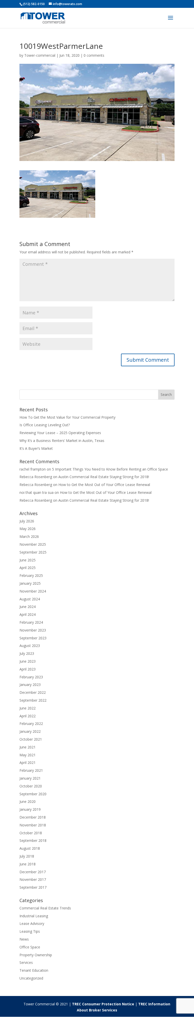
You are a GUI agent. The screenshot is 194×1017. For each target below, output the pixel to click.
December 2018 (32, 817)
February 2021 (31, 770)
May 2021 (27, 754)
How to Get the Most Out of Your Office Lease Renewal (104, 484)
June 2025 (27, 560)
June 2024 (27, 606)
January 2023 (30, 684)
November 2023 (32, 630)
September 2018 (32, 840)
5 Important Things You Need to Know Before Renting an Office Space (110, 469)
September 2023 (32, 638)
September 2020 (32, 793)
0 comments (94, 55)
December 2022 (32, 692)
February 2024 (31, 622)
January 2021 (30, 778)
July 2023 (26, 653)
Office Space (29, 947)
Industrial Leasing (33, 915)
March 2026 (29, 536)
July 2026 (26, 521)
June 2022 (27, 708)
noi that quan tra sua (36, 492)
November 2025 (32, 544)
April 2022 (27, 716)
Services (26, 962)
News (24, 939)
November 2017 (32, 879)
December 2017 (32, 871)
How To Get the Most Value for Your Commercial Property (67, 417)
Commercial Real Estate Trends (45, 908)
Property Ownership (35, 954)
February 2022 (31, 723)
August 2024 (29, 599)
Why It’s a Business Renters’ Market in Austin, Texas (61, 440)
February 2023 (31, 677)
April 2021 (27, 762)
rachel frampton (32, 469)
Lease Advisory (31, 923)
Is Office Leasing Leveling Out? (44, 424)
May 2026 (27, 528)
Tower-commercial (39, 55)
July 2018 (26, 856)
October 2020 (30, 786)
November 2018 (32, 825)
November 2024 (32, 591)
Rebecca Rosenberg (35, 476)
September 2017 (32, 887)
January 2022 (30, 731)
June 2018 (27, 864)
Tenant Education (33, 970)
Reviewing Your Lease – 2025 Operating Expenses (60, 432)
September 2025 (32, 552)
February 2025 (31, 575)
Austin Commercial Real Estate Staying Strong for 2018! (103, 476)
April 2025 (27, 567)
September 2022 (32, 700)
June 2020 (27, 801)
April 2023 (27, 669)
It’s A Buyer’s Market (36, 448)
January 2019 (30, 809)
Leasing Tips (29, 931)
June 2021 (27, 747)
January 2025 (30, 583)
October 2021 (30, 739)
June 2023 (27, 661)
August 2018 (29, 848)
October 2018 (30, 832)
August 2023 (29, 645)
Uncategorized (31, 978)
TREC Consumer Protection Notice (103, 1004)
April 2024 (27, 614)
